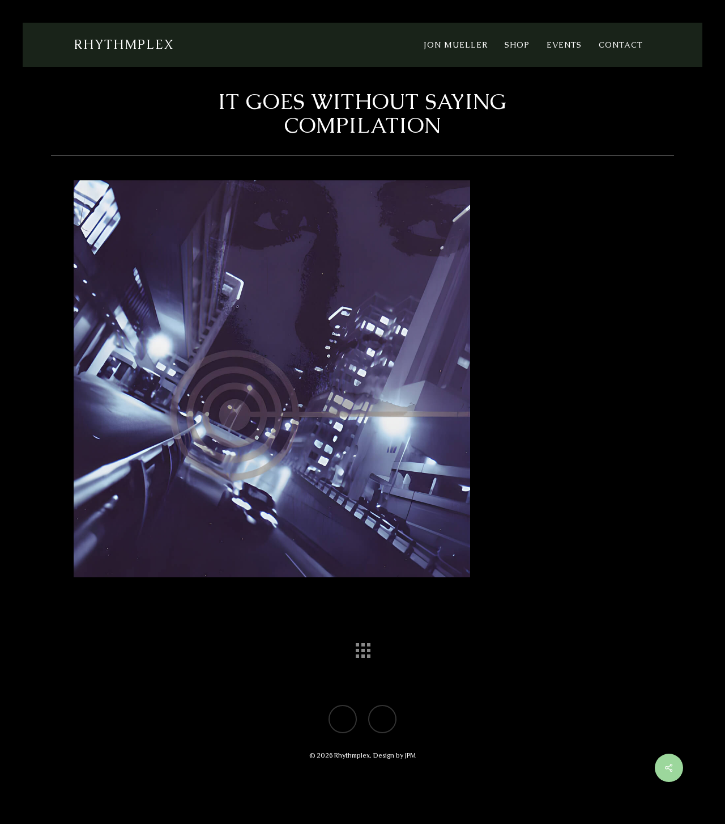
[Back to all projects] (362, 647)
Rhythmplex (124, 45)
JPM (410, 755)
